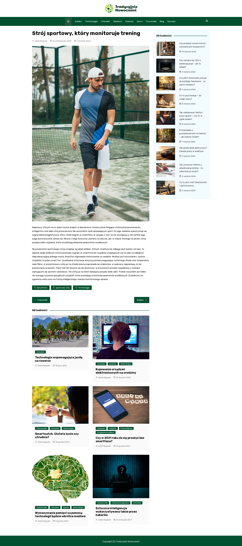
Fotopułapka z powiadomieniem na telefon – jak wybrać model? (192, 133)
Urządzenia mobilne (105, 432)
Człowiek (105, 21)
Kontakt (171, 21)
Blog (162, 21)
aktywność (42, 287)
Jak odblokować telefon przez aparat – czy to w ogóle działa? (191, 115)
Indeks (78, 21)
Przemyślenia (126, 428)
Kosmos (129, 21)
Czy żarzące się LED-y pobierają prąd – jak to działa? (190, 63)
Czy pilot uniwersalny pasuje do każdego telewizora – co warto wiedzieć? (193, 81)
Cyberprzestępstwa (120, 503)
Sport (140, 21)
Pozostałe (151, 21)
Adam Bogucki (41, 41)
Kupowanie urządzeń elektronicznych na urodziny (116, 371)
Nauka (66, 507)
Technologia (91, 21)
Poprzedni (42, 300)
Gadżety (117, 21)
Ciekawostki (41, 428)
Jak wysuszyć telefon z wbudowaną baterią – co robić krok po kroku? (191, 168)
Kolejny (140, 300)
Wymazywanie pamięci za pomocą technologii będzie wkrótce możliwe (60, 514)
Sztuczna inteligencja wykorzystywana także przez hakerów (116, 512)
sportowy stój (62, 287)
